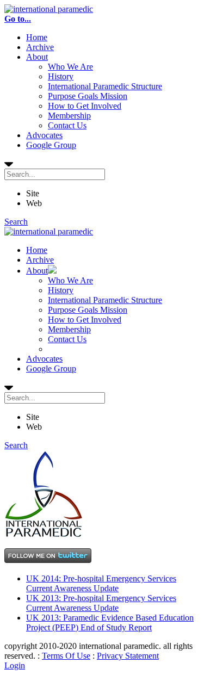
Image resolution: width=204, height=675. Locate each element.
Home (36, 37)
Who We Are (70, 66)
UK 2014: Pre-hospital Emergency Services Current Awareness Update (101, 583)
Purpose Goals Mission (87, 96)
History (60, 76)
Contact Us (67, 125)
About (37, 56)
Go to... (17, 18)
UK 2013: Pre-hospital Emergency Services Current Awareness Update (101, 602)
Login (14, 665)
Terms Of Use (66, 655)
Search (16, 221)
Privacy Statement (128, 655)
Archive (40, 47)
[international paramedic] (48, 9)
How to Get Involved (84, 105)
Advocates (44, 135)
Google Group (51, 145)
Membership (69, 115)
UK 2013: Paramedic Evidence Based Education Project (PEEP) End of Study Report (110, 622)
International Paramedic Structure (105, 86)
